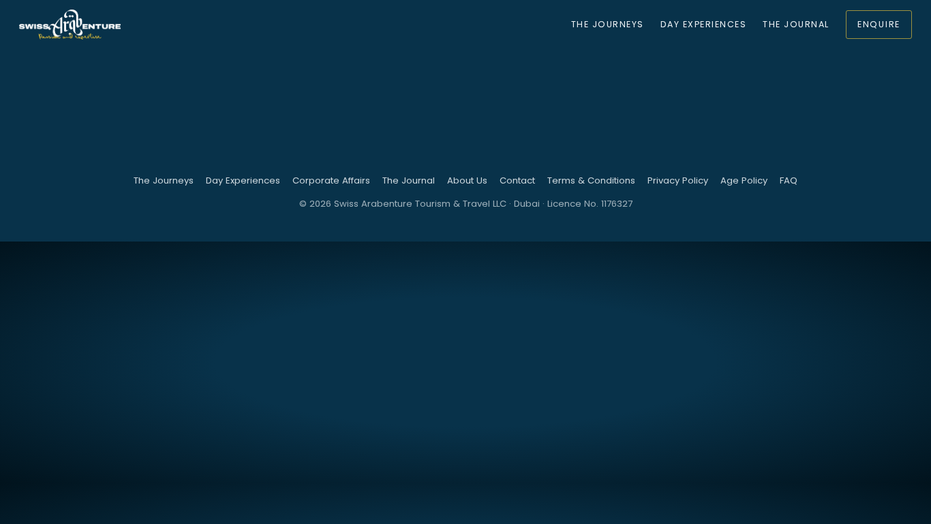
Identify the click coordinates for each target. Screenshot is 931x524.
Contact (517, 180)
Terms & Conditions (591, 180)
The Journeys (607, 24)
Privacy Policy (677, 180)
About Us (467, 180)
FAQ (788, 180)
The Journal (796, 24)
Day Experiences (703, 24)
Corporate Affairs (331, 180)
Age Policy (743, 180)
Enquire (878, 24)
